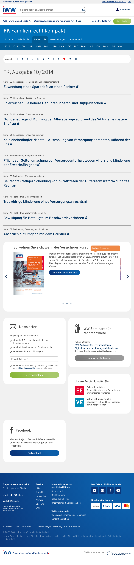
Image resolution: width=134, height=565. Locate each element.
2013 (105, 46)
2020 (54, 46)
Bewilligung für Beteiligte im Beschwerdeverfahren (44, 218)
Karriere (39, 500)
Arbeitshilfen (24, 39)
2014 (98, 46)
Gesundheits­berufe (60, 499)
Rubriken (9, 39)
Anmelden (125, 9)
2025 (15, 46)
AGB (17, 526)
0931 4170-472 (13, 495)
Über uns (40, 504)
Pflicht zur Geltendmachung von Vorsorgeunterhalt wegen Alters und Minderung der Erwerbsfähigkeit (66, 163)
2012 (112, 46)
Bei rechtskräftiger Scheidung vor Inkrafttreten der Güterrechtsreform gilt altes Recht (66, 183)
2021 (46, 46)
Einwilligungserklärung (29, 368)
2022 (38, 46)
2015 (90, 46)
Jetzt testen (122, 21)
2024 (23, 46)
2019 (61, 46)
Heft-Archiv (40, 39)
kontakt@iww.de (11, 501)
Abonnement (75, 39)
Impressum (8, 526)
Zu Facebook (34, 453)
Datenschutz (27, 526)
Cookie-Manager (43, 526)
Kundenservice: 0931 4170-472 (114, 2)
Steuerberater (58, 491)
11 (70, 59)
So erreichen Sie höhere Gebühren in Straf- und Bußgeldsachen (53, 103)
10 (64, 59)
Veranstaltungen (58, 39)
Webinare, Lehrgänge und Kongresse (68, 515)
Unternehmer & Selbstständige (66, 503)
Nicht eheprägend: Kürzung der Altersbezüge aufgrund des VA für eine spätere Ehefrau (65, 121)
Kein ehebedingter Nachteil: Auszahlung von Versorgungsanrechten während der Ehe (66, 142)
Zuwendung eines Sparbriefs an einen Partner (39, 87)
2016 (83, 46)
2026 (7, 46)
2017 (76, 46)
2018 (68, 46)
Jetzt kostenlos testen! (64, 272)
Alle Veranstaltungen (99, 358)
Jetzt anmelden (34, 375)
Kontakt (39, 492)
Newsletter (41, 496)
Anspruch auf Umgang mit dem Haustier (35, 234)
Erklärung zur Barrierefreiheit (66, 526)
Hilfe (129, 2)
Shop (78, 21)
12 (76, 59)
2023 (31, 46)
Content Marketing (60, 519)
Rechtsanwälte (58, 495)
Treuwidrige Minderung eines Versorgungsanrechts (44, 202)
